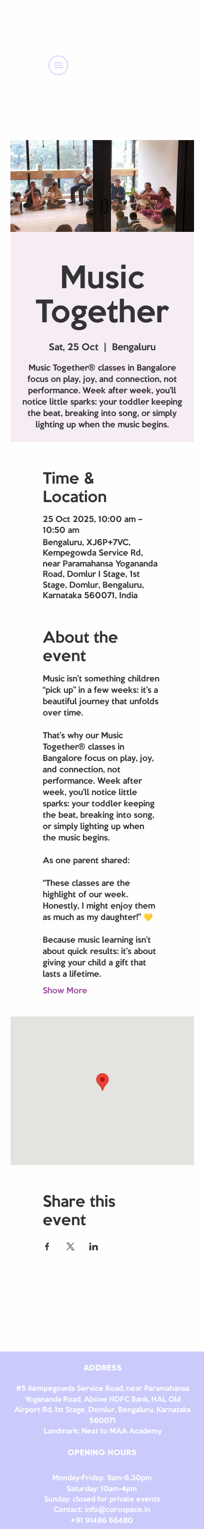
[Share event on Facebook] (47, 1246)
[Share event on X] (70, 1246)
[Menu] (58, 65)
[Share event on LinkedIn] (93, 1246)
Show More (65, 991)
